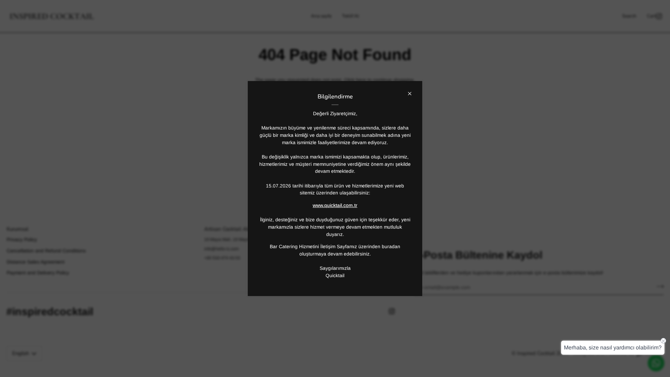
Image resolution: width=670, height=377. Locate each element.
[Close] (412, 90)
